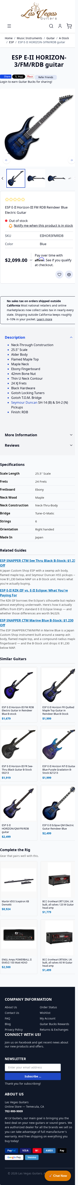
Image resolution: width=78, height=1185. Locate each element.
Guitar (50, 38)
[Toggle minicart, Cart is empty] (69, 26)
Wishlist (43, 1012)
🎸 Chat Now (58, 1175)
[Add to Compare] (69, 275)
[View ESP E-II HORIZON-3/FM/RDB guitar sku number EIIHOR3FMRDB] (15, 178)
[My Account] (60, 26)
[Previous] (6, 160)
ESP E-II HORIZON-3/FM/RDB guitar (41, 42)
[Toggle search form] (51, 26)
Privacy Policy (14, 1029)
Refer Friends (45, 77)
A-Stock (64, 38)
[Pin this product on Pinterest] (30, 77)
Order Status (47, 1007)
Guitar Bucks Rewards (53, 1024)
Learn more (44, 319)
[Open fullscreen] (39, 128)
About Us (11, 1007)
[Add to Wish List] (59, 275)
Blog (8, 1024)
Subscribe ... (33, 1076)
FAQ (7, 1018)
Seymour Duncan (24, 402)
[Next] (71, 160)
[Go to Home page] (39, 11)
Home (9, 38)
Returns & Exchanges (52, 1029)
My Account (46, 1018)
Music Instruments (29, 38)
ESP (11, 42)
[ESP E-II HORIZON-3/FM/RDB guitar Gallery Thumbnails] (39, 178)
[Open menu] (9, 26)
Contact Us (12, 1012)
